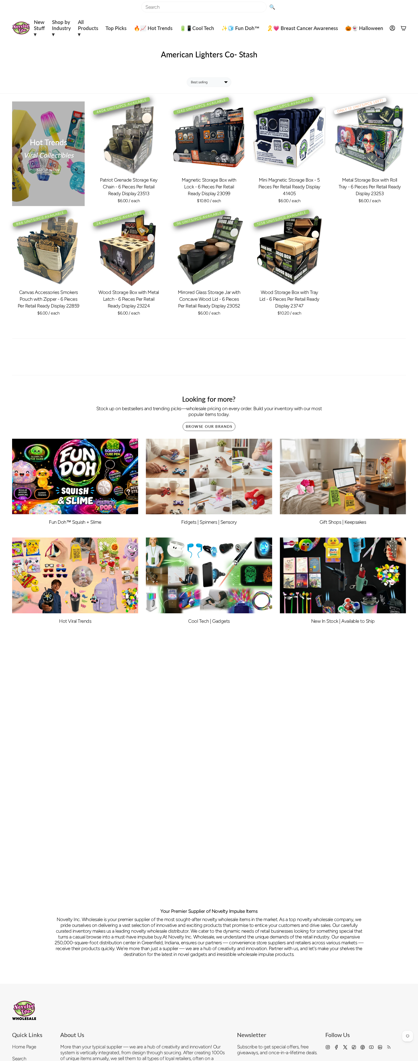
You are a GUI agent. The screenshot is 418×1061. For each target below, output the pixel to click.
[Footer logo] (24, 1010)
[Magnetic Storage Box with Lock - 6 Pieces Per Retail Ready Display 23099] (209, 137)
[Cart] (403, 28)
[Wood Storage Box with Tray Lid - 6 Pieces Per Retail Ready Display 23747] (289, 250)
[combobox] (204, 7)
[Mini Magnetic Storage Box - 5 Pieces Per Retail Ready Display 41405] (289, 137)
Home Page (24, 1047)
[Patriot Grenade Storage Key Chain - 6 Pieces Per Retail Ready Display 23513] (128, 137)
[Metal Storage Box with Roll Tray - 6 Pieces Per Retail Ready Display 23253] (369, 137)
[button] (39, 28)
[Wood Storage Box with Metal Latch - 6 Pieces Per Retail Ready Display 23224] (128, 250)
